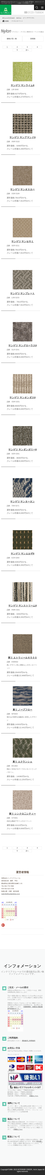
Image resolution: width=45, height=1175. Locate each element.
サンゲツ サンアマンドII (22, 137)
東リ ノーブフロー (22, 709)
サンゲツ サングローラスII (22, 345)
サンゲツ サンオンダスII (22, 397)
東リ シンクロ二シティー (22, 813)
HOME (7, 21)
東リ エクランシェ (22, 761)
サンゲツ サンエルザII (22, 553)
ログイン (18, 18)
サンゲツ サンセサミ (22, 241)
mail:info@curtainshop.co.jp (10, 894)
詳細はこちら (33, 1096)
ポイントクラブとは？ (8, 18)
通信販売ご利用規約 (28, 1040)
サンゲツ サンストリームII (22, 605)
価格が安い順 (12, 39)
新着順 (32, 39)
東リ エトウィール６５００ (22, 657)
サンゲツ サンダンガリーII (22, 449)
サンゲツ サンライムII (22, 85)
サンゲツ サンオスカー (22, 189)
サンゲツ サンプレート (22, 293)
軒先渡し (40, 1141)
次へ (27, 50)
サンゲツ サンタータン (22, 501)
